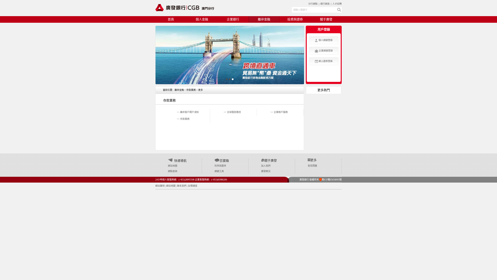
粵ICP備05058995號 (330, 179)
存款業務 (191, 90)
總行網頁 (325, 4)
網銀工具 (219, 171)
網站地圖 (172, 165)
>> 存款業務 (183, 119)
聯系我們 (181, 186)
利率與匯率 (220, 165)
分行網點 (313, 4)
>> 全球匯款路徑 (232, 112)
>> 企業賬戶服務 (279, 112)
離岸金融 (179, 90)
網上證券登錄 (326, 61)
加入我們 (265, 165)
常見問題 (312, 165)
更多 (200, 90)
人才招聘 (337, 4)
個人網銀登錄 (326, 40)
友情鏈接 (192, 186)
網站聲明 (160, 186)
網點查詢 (172, 171)
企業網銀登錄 (326, 50)
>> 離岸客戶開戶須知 (188, 112)
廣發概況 (265, 171)
